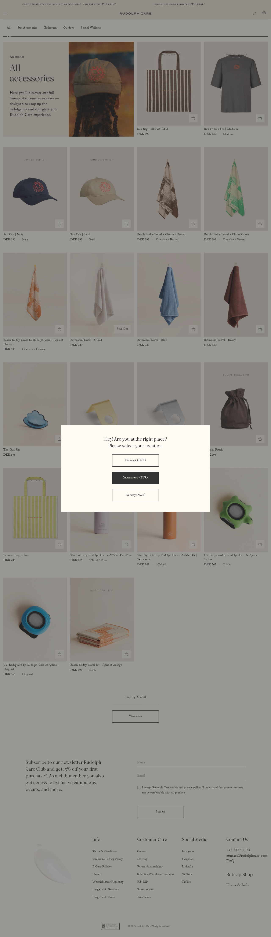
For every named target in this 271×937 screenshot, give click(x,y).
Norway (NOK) (135, 495)
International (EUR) (135, 478)
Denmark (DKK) (135, 460)
